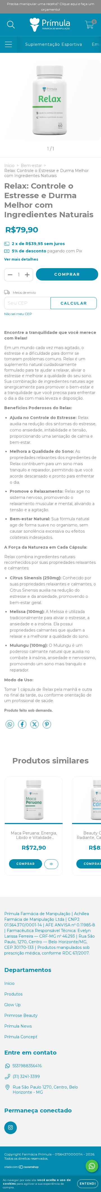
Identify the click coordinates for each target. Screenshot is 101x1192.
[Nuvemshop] (21, 1168)
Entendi (88, 1184)
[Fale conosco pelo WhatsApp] (92, 1166)
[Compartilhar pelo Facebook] (22, 726)
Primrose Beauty (21, 1015)
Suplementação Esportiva (53, 44)
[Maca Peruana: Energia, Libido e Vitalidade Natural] (51, 864)
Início (9, 165)
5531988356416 (27, 1065)
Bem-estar (31, 165)
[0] (89, 26)
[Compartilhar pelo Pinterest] (47, 726)
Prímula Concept (20, 1036)
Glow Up (12, 1004)
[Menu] (8, 44)
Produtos (13, 994)
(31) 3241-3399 (26, 1076)
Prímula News (18, 1026)
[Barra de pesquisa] (11, 25)
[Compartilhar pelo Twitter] (35, 726)
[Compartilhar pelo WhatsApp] (10, 724)
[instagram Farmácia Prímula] (10, 1127)
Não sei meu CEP (18, 314)
